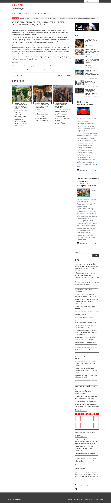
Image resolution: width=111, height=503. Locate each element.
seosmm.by (86, 432)
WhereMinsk (24, 27)
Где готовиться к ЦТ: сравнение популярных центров (91, 40)
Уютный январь (18, 75)
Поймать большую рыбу (64, 75)
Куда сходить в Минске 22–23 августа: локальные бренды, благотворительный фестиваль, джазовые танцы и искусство (86, 264)
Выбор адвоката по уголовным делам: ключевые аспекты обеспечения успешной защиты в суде (91, 91)
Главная (14, 13)
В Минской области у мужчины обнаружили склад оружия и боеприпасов (61, 105)
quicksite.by (92, 432)
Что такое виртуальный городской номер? (91, 81)
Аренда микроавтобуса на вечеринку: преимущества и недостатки (92, 60)
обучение (90, 45)
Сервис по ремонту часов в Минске (85, 401)
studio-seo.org (78, 432)
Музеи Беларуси (79, 465)
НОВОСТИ (27, 13)
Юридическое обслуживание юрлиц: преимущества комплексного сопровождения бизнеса (85, 391)
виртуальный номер (93, 86)
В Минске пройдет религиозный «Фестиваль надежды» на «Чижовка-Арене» (86, 370)
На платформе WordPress (75, 499)
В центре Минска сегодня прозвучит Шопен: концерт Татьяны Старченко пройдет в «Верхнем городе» (85, 273)
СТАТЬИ (40, 13)
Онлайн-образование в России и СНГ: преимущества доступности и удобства (92, 72)
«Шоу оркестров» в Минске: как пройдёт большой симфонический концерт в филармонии (87, 301)
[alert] (87, 489)
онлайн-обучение (92, 78)
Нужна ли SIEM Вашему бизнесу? (84, 317)
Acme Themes (99, 499)
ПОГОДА (34, 13)
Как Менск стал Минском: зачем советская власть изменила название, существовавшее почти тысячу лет (87, 279)
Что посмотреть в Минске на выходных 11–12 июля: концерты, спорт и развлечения (86, 289)
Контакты (46, 13)
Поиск (76, 252)
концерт (20, 112)
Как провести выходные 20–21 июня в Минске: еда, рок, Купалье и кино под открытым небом (42, 105)
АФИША (20, 13)
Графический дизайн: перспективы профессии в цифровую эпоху (92, 51)
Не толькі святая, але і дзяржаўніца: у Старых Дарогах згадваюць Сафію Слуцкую (86, 363)
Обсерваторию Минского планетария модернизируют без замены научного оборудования (86, 459)
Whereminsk (17, 5)
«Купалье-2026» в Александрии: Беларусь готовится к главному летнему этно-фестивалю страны (21, 106)
